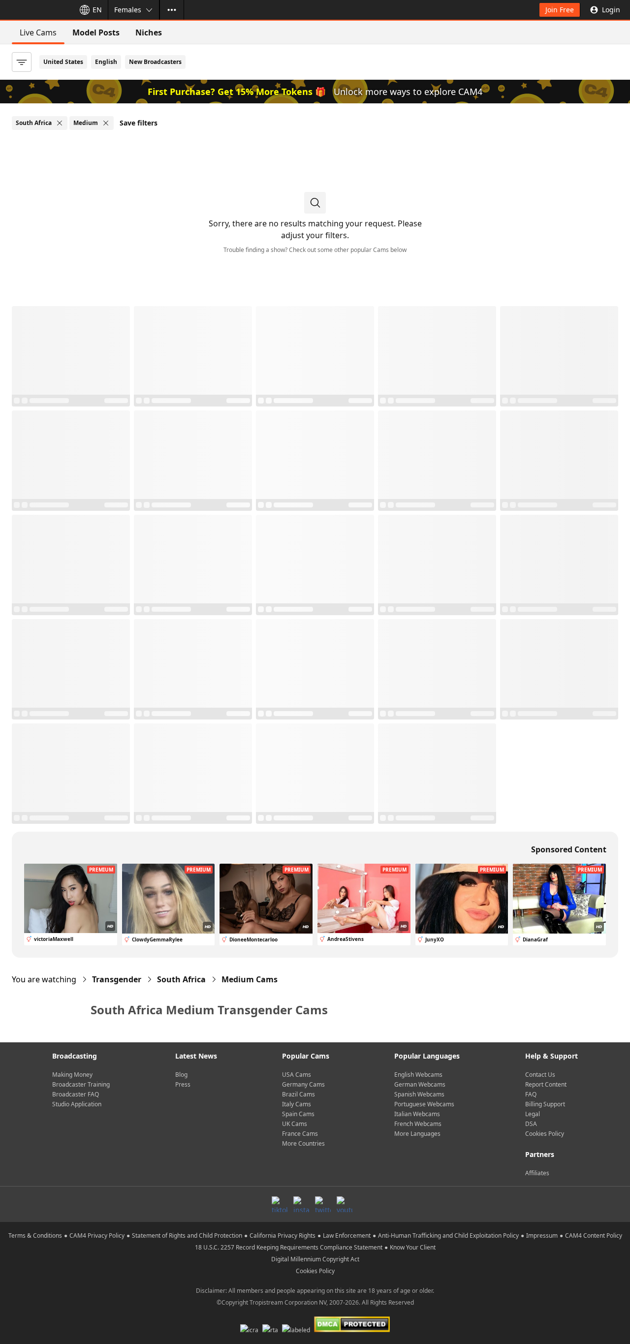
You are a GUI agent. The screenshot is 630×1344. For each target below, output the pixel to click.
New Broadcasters (155, 62)
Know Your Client (413, 1247)
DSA (531, 1124)
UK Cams (294, 1124)
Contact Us (540, 1074)
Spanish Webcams (419, 1094)
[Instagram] (301, 1204)
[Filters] (22, 62)
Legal (532, 1114)
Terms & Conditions (35, 1235)
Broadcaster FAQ (75, 1094)
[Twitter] (323, 1204)
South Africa (181, 979)
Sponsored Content (568, 849)
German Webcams (419, 1084)
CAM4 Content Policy (593, 1235)
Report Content (546, 1084)
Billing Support (545, 1104)
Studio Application (76, 1104)
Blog (181, 1074)
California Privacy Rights (282, 1235)
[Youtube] (344, 1204)
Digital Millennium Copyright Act (315, 1259)
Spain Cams (298, 1114)
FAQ (530, 1094)
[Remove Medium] (106, 123)
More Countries (303, 1143)
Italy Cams (296, 1104)
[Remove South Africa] (59, 123)
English (106, 62)
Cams (249, 979)
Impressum (542, 1235)
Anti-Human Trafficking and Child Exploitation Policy (448, 1235)
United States (63, 62)
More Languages (417, 1133)
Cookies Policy (544, 1133)
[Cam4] (35, 10)
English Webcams (418, 1074)
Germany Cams (303, 1084)
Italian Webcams (417, 1114)
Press (182, 1084)
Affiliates (537, 1173)
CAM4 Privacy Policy (97, 1235)
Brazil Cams (298, 1094)
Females (127, 9)
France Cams (300, 1133)
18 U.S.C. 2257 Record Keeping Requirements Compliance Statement (288, 1247)
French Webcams (417, 1124)
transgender (116, 979)
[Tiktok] (279, 1204)
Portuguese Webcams (424, 1104)
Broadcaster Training (81, 1084)
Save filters (139, 122)
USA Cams (296, 1074)
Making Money (72, 1074)
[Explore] (172, 10)
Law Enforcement (347, 1235)
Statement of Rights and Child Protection (187, 1235)
